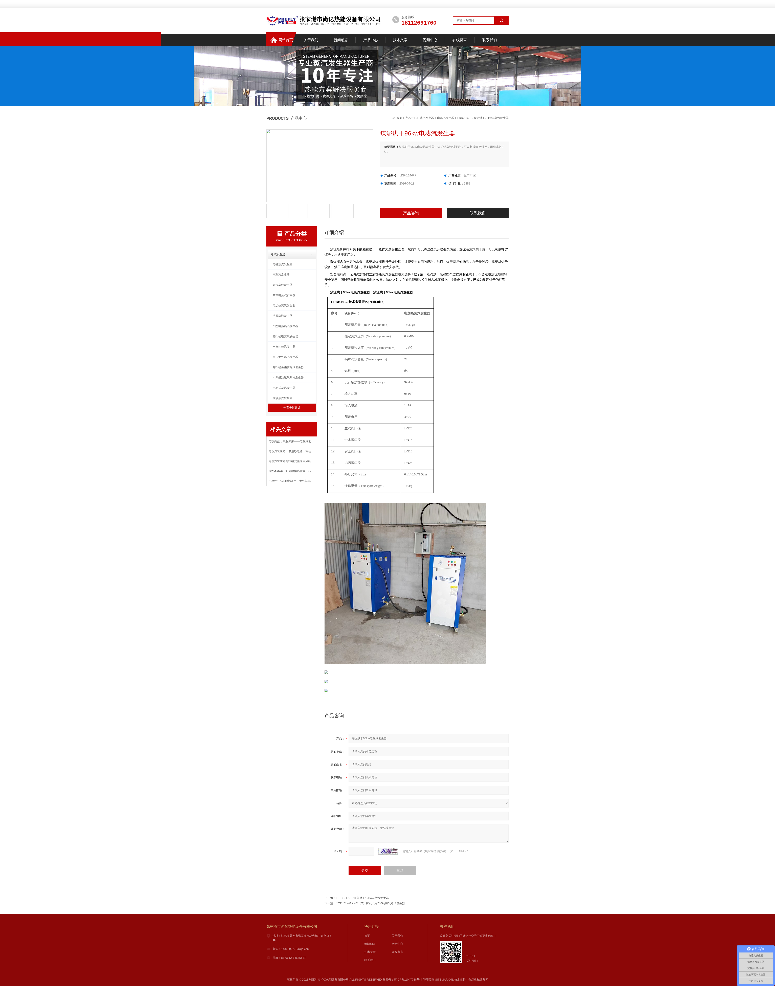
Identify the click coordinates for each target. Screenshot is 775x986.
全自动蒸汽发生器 (284, 346)
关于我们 (311, 40)
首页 (399, 118)
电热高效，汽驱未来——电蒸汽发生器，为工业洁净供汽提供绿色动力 (292, 441)
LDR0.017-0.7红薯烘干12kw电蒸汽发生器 (362, 898)
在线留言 (459, 40)
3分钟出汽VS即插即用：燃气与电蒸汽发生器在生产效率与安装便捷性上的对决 (292, 481)
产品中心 (370, 40)
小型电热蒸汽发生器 (285, 326)
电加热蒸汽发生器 (284, 305)
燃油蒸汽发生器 (282, 398)
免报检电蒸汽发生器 (285, 336)
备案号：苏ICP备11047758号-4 (402, 979)
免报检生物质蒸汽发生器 (288, 367)
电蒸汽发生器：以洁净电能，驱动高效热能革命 (292, 451)
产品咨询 (411, 213)
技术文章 (400, 40)
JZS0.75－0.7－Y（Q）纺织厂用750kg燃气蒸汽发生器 (370, 903)
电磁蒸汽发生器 (282, 264)
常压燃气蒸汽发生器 (285, 357)
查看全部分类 (291, 407)
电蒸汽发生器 (445, 118)
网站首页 (286, 40)
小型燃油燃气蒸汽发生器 (288, 377)
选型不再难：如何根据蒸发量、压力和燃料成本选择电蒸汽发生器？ (292, 471)
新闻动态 (341, 40)
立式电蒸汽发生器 (284, 295)
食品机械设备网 (478, 979)
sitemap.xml (444, 979)
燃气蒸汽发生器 (282, 284)
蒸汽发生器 (427, 118)
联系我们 (489, 40)
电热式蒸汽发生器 (284, 387)
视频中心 (430, 40)
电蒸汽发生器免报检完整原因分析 (290, 461)
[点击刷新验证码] (388, 851)
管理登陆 (428, 979)
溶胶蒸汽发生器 (282, 315)
